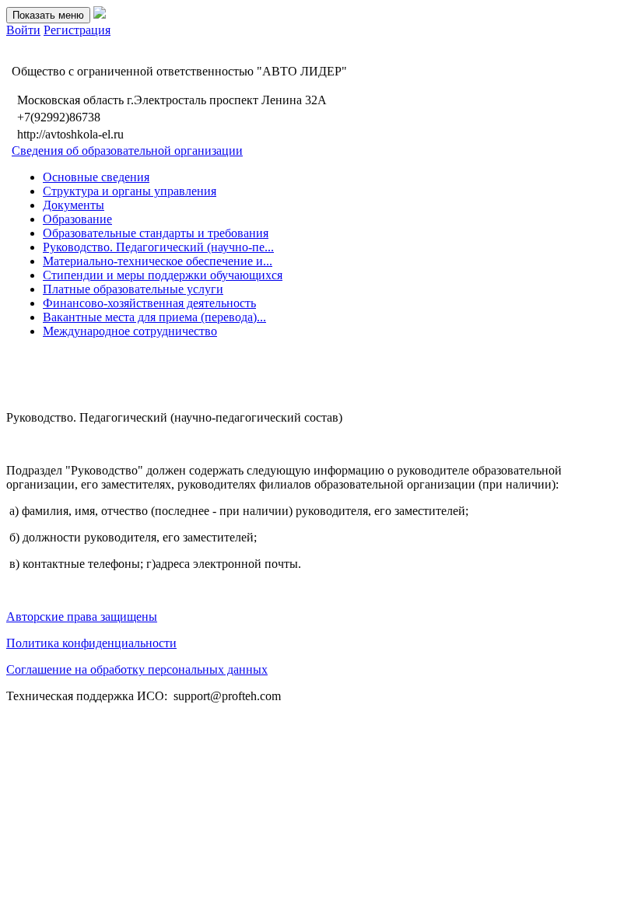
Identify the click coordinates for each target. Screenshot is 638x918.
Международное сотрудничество (130, 331)
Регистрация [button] (77, 30)
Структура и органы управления (129, 191)
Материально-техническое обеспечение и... (157, 261)
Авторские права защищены (81, 616)
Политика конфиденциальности (91, 643)
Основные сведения (96, 177)
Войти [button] (23, 30)
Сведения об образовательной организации (127, 150)
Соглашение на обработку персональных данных (137, 669)
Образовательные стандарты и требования (155, 233)
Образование (77, 219)
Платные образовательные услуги (133, 289)
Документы (73, 205)
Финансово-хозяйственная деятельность (149, 303)
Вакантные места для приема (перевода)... (154, 317)
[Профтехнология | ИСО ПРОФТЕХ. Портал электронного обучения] (99, 14)
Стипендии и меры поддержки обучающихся (162, 275)
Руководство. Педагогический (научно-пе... (158, 247)
